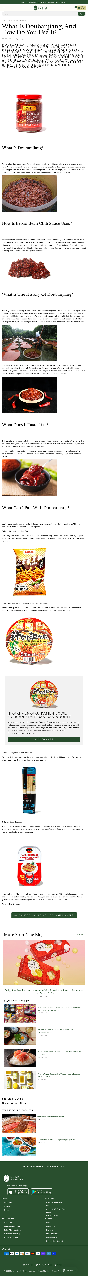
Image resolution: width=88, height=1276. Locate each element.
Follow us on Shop (11, 1237)
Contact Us (50, 1226)
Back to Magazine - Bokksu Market (46, 915)
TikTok (59, 1265)
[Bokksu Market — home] (40, 8)
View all (80, 935)
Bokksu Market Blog (11, 1234)
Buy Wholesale (52, 1216)
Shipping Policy (52, 1234)
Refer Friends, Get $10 (12, 1230)
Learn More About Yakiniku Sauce (50, 1117)
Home (4, 20)
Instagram (29, 1265)
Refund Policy (51, 1237)
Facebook (48, 1265)
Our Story (8, 1203)
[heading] (44, 694)
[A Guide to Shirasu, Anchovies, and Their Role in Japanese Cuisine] (20, 1036)
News (6, 1210)
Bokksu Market (15, 894)
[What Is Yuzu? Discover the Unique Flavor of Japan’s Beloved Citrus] (20, 1080)
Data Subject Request (54, 1241)
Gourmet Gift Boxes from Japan (56, 1210)
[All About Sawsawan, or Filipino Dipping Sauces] (19, 1146)
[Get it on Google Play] (41, 1194)
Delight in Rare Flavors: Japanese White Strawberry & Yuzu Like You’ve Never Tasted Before (44, 992)
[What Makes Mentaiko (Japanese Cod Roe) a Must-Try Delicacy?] (20, 1058)
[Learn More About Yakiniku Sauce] (19, 1123)
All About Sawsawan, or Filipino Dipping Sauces (56, 1140)
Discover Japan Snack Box (54, 1204)
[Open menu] (4, 8)
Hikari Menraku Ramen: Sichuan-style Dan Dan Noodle (25, 603)
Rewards (49, 1230)
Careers (7, 1206)
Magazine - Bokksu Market (17, 20)
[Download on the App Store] (18, 1194)
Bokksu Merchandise (12, 1226)
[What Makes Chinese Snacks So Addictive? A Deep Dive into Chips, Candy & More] (20, 1013)
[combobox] (44, 13)
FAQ (48, 1223)
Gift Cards (8, 1223)
